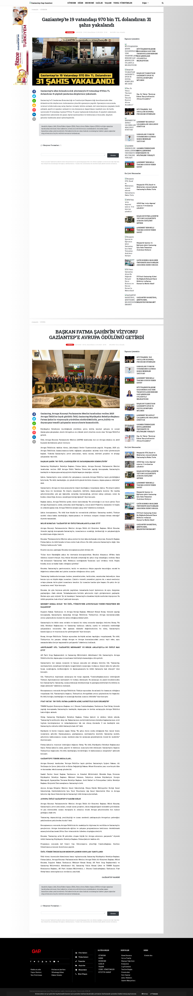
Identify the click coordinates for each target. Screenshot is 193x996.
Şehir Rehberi (126, 978)
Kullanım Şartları (58, 969)
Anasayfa (35, 9)
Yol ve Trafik (126, 958)
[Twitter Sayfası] (35, 961)
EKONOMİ (89, 3)
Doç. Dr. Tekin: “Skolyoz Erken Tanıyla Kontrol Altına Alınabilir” (146, 96)
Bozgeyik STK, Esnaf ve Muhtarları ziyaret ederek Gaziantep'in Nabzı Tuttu (147, 187)
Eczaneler (125, 964)
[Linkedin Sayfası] (47, 961)
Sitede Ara (148, 955)
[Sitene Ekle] (59, 961)
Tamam (155, 994)
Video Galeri (83, 957)
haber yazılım (128, 991)
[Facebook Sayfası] (31, 961)
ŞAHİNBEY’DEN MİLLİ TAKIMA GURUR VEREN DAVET (146, 164)
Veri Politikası (36, 975)
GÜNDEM (71, 3)
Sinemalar (125, 972)
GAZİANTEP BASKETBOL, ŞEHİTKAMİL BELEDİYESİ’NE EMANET (147, 299)
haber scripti (118, 991)
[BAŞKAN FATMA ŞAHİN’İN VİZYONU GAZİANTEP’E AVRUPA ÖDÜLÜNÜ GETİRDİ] (76, 379)
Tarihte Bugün (126, 969)
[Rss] (51, 961)
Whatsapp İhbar (57, 972)
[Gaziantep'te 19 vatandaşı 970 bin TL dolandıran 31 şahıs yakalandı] (76, 61)
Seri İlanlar (125, 975)
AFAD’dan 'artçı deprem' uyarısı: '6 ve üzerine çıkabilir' (146, 205)
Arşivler (81, 965)
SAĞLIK (99, 3)
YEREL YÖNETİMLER (122, 3)
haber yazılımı (96, 991)
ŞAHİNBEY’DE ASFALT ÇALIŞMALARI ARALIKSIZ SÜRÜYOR (147, 124)
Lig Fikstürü (126, 967)
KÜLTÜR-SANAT (104, 972)
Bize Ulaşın (82, 974)
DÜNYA (42, 322)
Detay (145, 994)
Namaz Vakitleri (128, 961)
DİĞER (80, 3)
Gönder (113, 155)
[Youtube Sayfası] (43, 961)
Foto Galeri (82, 953)
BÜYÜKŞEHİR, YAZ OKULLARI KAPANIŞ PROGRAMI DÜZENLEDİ (146, 111)
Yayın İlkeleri (36, 972)
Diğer (144, 3)
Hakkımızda (36, 969)
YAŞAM (108, 3)
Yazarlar (81, 961)
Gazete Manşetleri (128, 980)
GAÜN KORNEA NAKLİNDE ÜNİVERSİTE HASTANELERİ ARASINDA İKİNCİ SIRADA (147, 262)
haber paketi (107, 991)
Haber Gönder (56, 975)
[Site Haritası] (55, 961)
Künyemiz (82, 970)
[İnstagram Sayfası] (39, 961)
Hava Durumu (126, 955)
